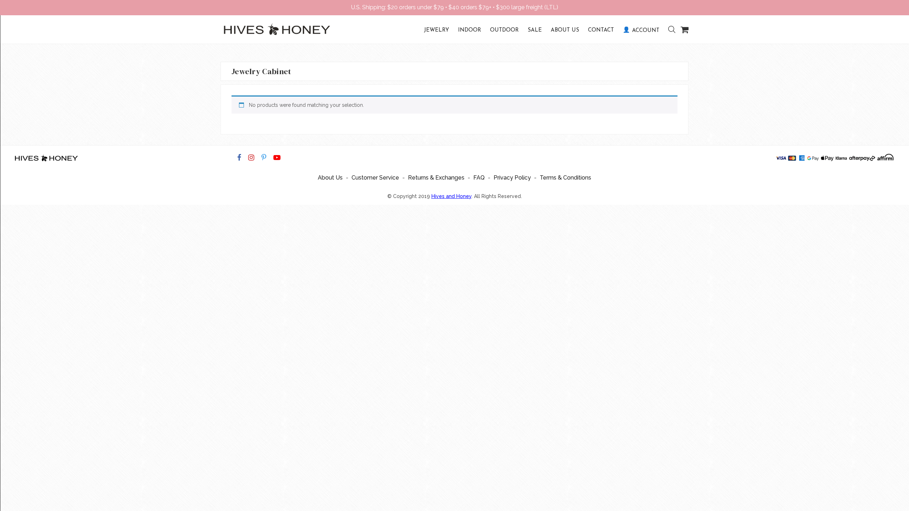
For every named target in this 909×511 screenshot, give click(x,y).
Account (645, 30)
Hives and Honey (451, 196)
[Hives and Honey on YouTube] (277, 157)
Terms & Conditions (565, 177)
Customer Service (375, 177)
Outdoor (504, 30)
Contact (601, 30)
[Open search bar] (668, 29)
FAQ (479, 177)
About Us (565, 30)
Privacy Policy (512, 177)
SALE (535, 30)
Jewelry (436, 30)
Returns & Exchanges (436, 177)
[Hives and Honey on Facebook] (239, 157)
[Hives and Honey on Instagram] (251, 157)
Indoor (469, 30)
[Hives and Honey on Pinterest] (263, 157)
